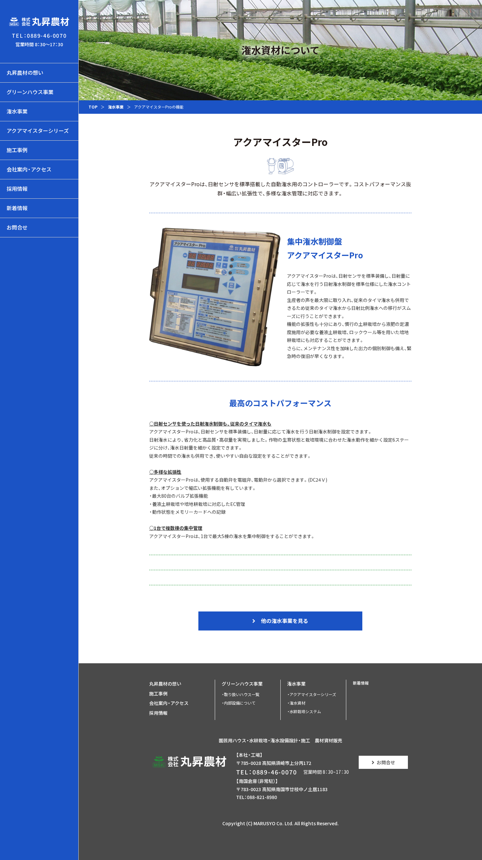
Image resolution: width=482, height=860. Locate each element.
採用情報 (17, 188)
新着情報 (17, 208)
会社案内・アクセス (29, 169)
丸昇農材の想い (25, 72)
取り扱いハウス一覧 (241, 694)
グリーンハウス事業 (30, 92)
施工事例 (17, 150)
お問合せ (17, 227)
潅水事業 (17, 111)
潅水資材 (297, 703)
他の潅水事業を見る (284, 621)
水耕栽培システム (305, 711)
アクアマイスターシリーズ (38, 130)
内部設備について (239, 703)
